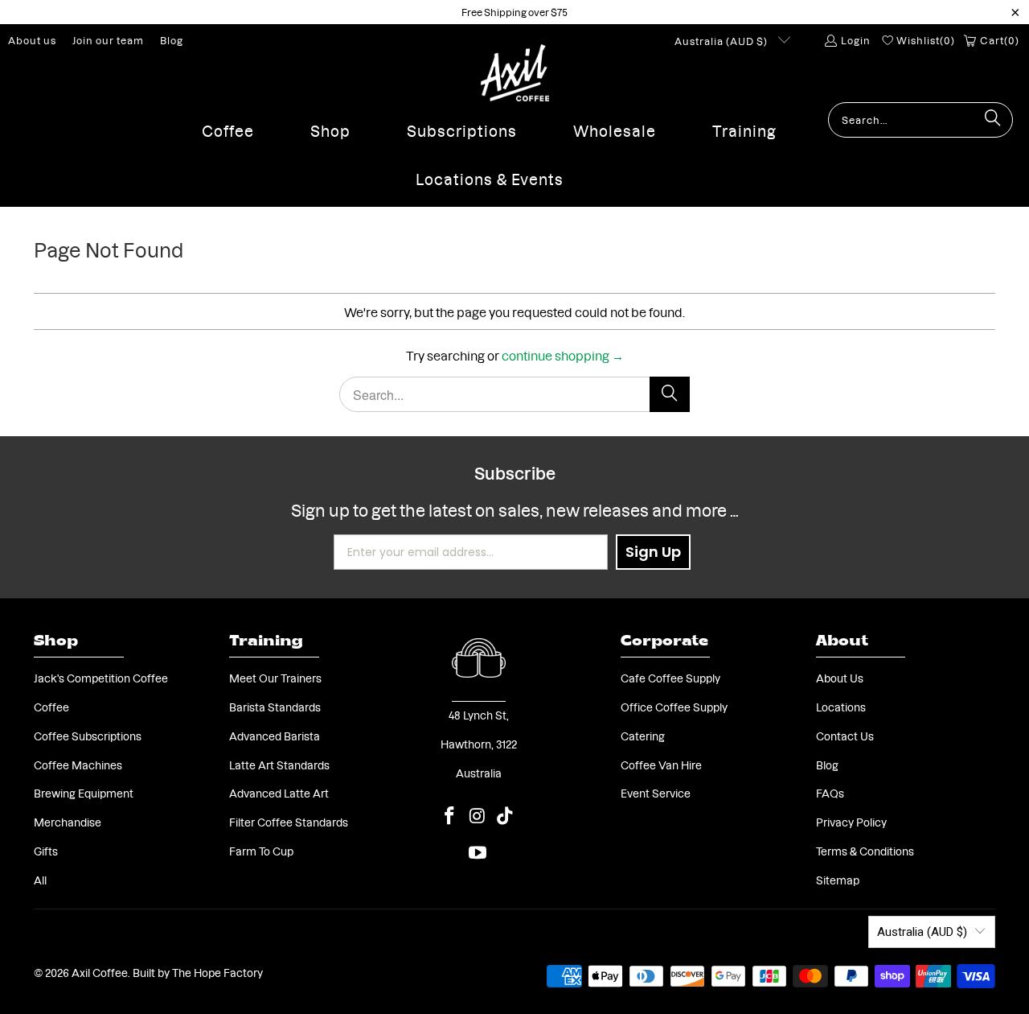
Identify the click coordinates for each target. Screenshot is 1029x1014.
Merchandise (67, 821)
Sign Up (653, 552)
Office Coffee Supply (674, 706)
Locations (841, 706)
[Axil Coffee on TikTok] (506, 815)
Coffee (51, 706)
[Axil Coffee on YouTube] (477, 852)
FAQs (830, 792)
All (40, 879)
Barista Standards (275, 706)
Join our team (108, 40)
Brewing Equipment (83, 792)
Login (855, 40)
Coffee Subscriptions (87, 735)
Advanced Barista (274, 735)
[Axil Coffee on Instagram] (477, 815)
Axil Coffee (100, 972)
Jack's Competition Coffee (101, 677)
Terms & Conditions (865, 850)
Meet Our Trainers (275, 677)
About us (32, 40)
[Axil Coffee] (515, 72)
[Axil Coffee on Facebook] (450, 815)
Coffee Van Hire (661, 764)
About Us (839, 677)
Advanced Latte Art (279, 792)
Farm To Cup (261, 850)
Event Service (656, 792)
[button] (228, 126)
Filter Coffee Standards (288, 821)
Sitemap (837, 879)
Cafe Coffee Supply (670, 677)
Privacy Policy (851, 821)
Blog (171, 40)
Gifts (46, 850)
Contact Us (845, 735)
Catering (643, 735)
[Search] (993, 120)
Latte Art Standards (279, 764)
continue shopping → (563, 354)
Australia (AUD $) (722, 40)
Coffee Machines (78, 764)
